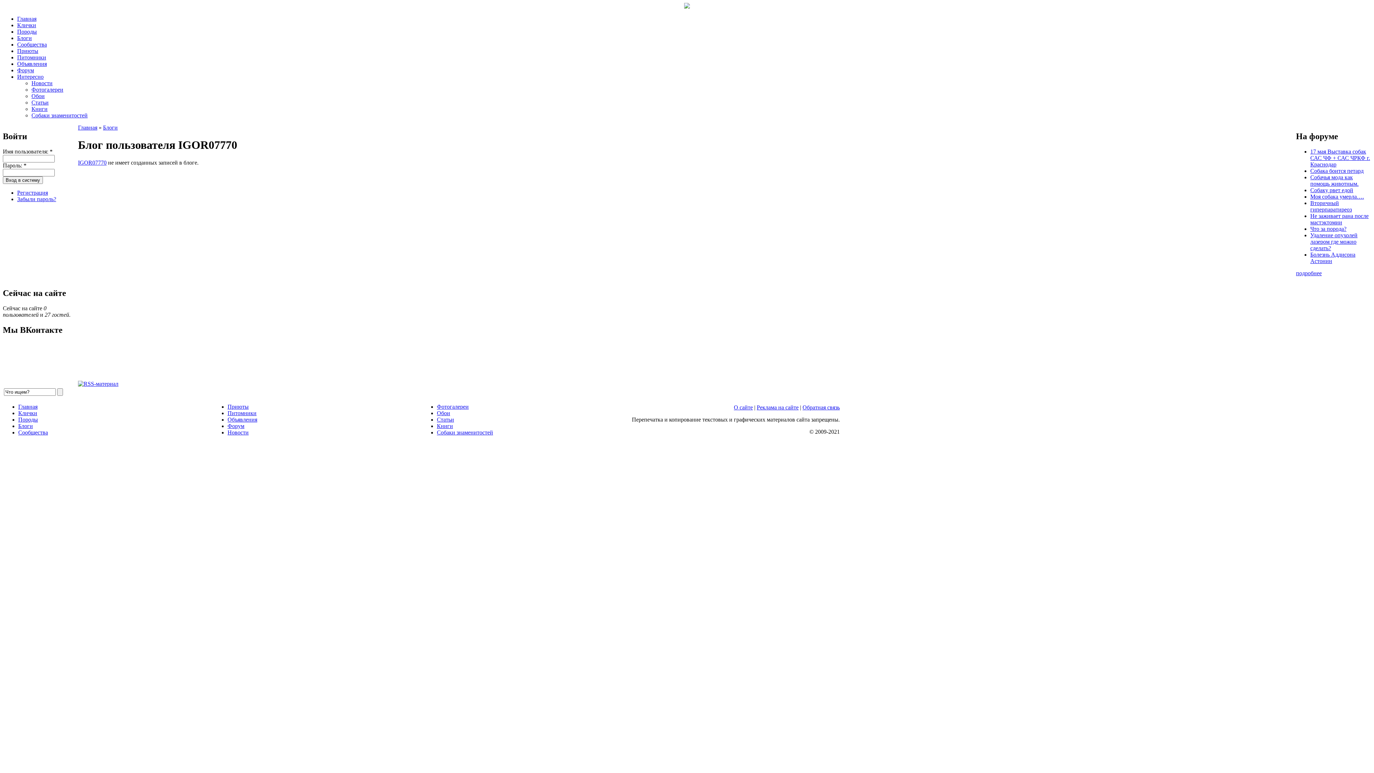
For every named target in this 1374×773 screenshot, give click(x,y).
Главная (26, 19)
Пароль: (14, 165)
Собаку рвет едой (1331, 190)
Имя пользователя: (28, 152)
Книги (39, 109)
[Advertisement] (38, 244)
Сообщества (32, 45)
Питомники (31, 57)
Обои (38, 96)
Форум (25, 70)
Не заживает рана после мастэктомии (1339, 219)
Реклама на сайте (778, 407)
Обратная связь (821, 407)
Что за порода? (1328, 229)
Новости (42, 83)
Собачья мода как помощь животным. (1334, 180)
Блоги (24, 38)
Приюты (27, 51)
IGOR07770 (92, 163)
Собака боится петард (1337, 171)
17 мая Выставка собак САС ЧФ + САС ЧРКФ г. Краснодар (1340, 158)
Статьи (40, 102)
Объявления (32, 64)
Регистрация (32, 193)
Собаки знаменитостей (59, 115)
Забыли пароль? (36, 199)
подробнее (1309, 273)
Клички (26, 25)
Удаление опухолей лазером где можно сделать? (1334, 241)
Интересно (30, 77)
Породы (27, 32)
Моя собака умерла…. (1337, 197)
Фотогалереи (47, 90)
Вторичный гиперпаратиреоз (1331, 206)
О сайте (743, 407)
